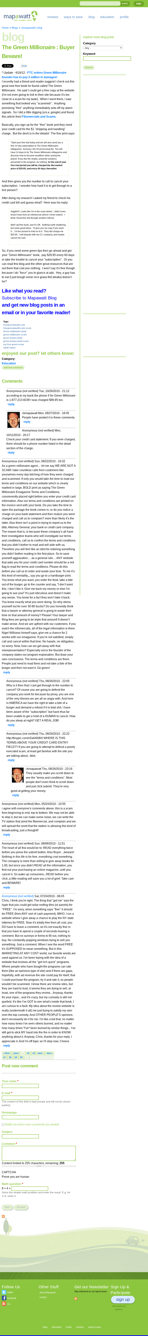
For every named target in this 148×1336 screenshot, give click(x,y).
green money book (12, 338)
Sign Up (123, 1299)
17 (4, 1057)
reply (11, 404)
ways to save (73, 17)
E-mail (7, 1093)
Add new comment (13, 367)
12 (28, 1053)
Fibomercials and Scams (39, 116)
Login (138, 3)
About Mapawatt (47, 1292)
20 (21, 1057)
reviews (52, 17)
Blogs (15, 27)
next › (40, 1053)
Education (9, 363)
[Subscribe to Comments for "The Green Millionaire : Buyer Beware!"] (3, 1215)
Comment (9, 1143)
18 (10, 1057)
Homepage (9, 1112)
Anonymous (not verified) (18, 896)
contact (43, 1297)
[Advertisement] (39, 1246)
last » (50, 1053)
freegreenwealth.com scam (17, 328)
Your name (10, 1081)
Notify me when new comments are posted (32, 1124)
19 (15, 1057)
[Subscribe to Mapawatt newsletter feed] (75, 1298)
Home (5, 27)
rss (8, 1304)
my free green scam (13, 344)
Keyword (89, 53)
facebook (11, 1298)
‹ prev (16, 1053)
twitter (10, 1292)
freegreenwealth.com (14, 325)
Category (89, 43)
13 (33, 1053)
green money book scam (16, 341)
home (69, 1327)
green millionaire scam (15, 334)
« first (6, 1053)
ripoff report (9, 347)
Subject (7, 1131)
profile (124, 17)
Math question (12, 1183)
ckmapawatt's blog (31, 27)
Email (24, 66)
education (107, 17)
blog (91, 17)
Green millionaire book (14, 331)
